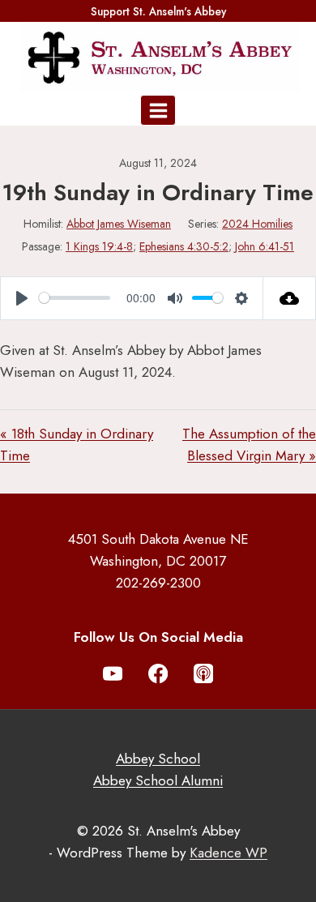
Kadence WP (228, 852)
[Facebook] (158, 674)
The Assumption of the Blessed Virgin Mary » (249, 444)
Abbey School (158, 758)
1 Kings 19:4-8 (99, 246)
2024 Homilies (257, 224)
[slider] (74, 298)
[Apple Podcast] (204, 674)
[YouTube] (113, 674)
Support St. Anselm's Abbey (158, 11)
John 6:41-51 (264, 246)
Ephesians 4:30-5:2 (183, 246)
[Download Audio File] (289, 298)
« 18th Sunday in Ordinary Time (76, 444)
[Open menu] (158, 110)
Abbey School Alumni (158, 780)
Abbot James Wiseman (118, 224)
